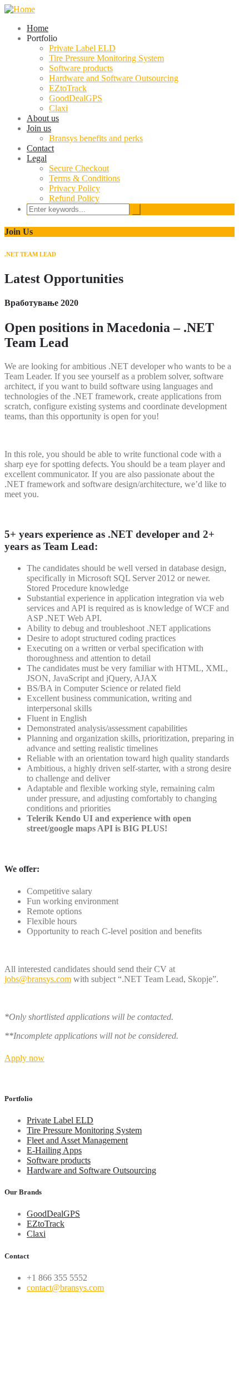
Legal (37, 158)
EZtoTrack (68, 88)
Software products (81, 68)
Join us (39, 128)
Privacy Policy (74, 188)
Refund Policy (74, 198)
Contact (40, 148)
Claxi (58, 108)
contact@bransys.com (65, 1287)
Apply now (24, 1058)
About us (43, 118)
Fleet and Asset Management (77, 1140)
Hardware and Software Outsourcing (113, 78)
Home (37, 28)
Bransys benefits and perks (96, 138)
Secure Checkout (79, 168)
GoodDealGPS (75, 98)
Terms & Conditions (84, 178)
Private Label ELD (82, 48)
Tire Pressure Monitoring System (106, 58)
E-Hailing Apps (54, 1150)
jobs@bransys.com (37, 979)
